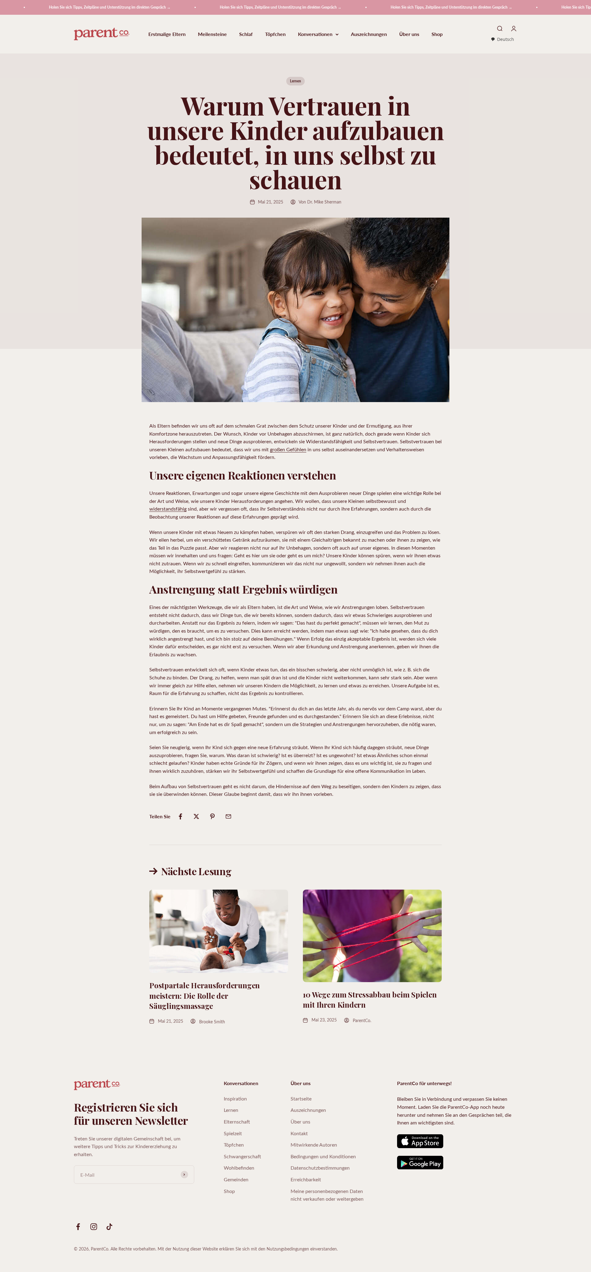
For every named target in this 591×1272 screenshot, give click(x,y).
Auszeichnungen (369, 34)
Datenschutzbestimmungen (320, 1167)
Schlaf (246, 34)
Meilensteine (212, 34)
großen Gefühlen (288, 449)
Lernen (295, 81)
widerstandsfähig (168, 508)
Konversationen (315, 34)
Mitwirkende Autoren (314, 1144)
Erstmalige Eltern (167, 34)
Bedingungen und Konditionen (323, 1156)
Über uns (409, 34)
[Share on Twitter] (196, 816)
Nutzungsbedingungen (288, 1249)
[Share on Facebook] (180, 816)
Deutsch (505, 39)
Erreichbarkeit (306, 1179)
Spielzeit (233, 1133)
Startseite (301, 1098)
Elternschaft (237, 1121)
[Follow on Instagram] (94, 1227)
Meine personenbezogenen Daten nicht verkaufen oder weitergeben (327, 1195)
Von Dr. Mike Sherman (320, 202)
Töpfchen (275, 34)
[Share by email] (228, 816)
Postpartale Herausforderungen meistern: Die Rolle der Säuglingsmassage (204, 995)
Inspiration (235, 1098)
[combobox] (502, 39)
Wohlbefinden (239, 1167)
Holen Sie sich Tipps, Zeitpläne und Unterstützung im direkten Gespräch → (71, 7)
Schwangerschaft (242, 1156)
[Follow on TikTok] (109, 1227)
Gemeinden (236, 1179)
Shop (437, 34)
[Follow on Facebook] (78, 1227)
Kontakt (299, 1133)
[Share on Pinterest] (212, 816)
